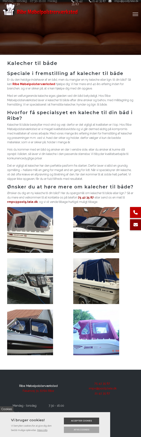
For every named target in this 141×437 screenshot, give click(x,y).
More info (42, 430)
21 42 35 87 (102, 393)
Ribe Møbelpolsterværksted (33, 84)
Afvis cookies (81, 430)
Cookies (6, 409)
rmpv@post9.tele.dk (22, 202)
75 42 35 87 (86, 197)
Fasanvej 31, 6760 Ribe (38, 391)
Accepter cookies (81, 421)
